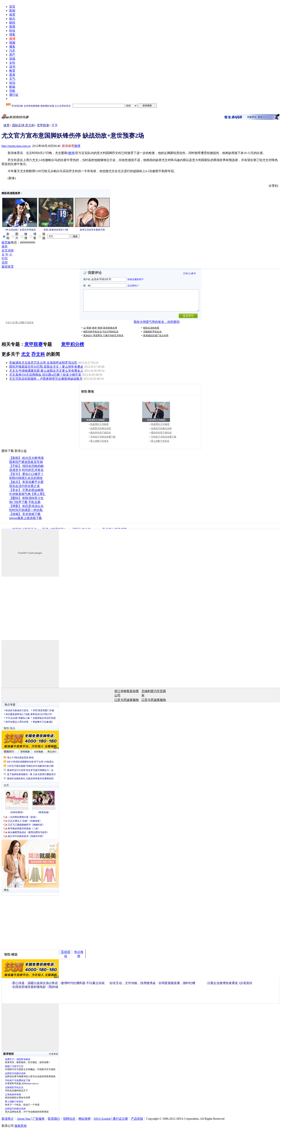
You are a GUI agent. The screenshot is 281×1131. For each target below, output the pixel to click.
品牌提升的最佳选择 (100, 428)
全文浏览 (8, 250)
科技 (12, 30)
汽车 (12, 50)
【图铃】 (15, 498)
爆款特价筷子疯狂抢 (100, 432)
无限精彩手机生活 (152, 331)
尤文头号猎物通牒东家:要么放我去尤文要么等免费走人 (46, 370)
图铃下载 (8, 450)
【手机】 (15, 466)
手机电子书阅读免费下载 (102, 436)
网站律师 (84, 1118)
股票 (12, 26)
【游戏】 (15, 514)
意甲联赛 (43, 125)
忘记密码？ (133, 285)
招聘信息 (69, 1118)
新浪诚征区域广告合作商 (155, 335)
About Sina (24, 1118)
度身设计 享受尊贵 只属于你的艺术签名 (103, 335)
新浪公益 (21, 450)
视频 (12, 42)
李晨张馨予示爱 (33, 482)
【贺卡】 (15, 474)
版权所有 (21, 1125)
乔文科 (38, 354)
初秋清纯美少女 (33, 498)
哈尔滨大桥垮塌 (33, 457)
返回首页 (8, 266)
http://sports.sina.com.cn (16, 146)
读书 (12, 66)
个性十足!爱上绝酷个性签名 (19, 322)
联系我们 (54, 1118)
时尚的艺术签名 (33, 470)
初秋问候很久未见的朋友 (26, 478)
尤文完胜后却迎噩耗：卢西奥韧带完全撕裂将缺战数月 (46, 378)
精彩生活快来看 (151, 327)
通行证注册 (120, 1118)
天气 (12, 78)
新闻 (12, 10)
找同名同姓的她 (33, 466)
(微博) (71, 153)
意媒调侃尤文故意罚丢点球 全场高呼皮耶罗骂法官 (43, 362)
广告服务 (38, 1118)
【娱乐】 (15, 482)
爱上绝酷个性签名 (99, 441)
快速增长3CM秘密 (99, 424)
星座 (12, 74)
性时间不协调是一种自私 (26, 510)
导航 (12, 90)
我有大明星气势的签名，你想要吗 (156, 321)
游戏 (12, 58)
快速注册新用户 (136, 279)
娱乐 (12, 18)
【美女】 (15, 490)
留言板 (6, 242)
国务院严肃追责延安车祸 (26, 462)
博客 (12, 34)
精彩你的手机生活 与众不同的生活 (100, 331)
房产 (12, 54)
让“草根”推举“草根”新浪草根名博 (100, 327)
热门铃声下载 (18, 502)
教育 (12, 70)
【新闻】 (15, 457)
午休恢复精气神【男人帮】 (27, 494)
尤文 (25, 354)
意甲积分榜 (72, 344)
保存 (5, 246)
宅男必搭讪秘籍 (33, 490)
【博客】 (15, 506)
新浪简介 (8, 1118)
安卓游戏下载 (31, 514)
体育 (12, 14)
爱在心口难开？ (33, 474)
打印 (5, 258)
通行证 (13, 94)
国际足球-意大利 (23, 125)
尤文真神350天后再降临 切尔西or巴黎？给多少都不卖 (45, 374)
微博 (12, 38)
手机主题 (34, 502)
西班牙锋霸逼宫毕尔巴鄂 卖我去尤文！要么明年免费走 (46, 366)
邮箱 (12, 86)
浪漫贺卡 (15, 470)
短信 (12, 82)
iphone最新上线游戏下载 (25, 518)
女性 (12, 62)
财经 (12, 22)
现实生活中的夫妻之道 (24, 486)
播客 (12, 46)
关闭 (5, 262)
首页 (12, 6)
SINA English (102, 1118)
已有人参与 (189, 273)
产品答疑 (137, 1118)
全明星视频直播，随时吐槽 (176, 983)
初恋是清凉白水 (33, 506)
